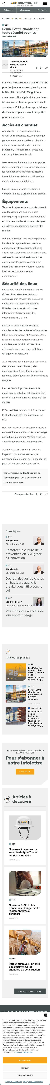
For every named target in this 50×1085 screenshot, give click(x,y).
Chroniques (25, 10)
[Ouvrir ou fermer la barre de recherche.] (4, 3)
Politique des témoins (13, 1082)
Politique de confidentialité (33, 1082)
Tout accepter (25, 1060)
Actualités (8, 10)
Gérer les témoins (25, 1075)
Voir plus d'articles (28, 991)
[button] (45, 1015)
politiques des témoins (23, 1052)
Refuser (25, 1068)
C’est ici (23, 772)
